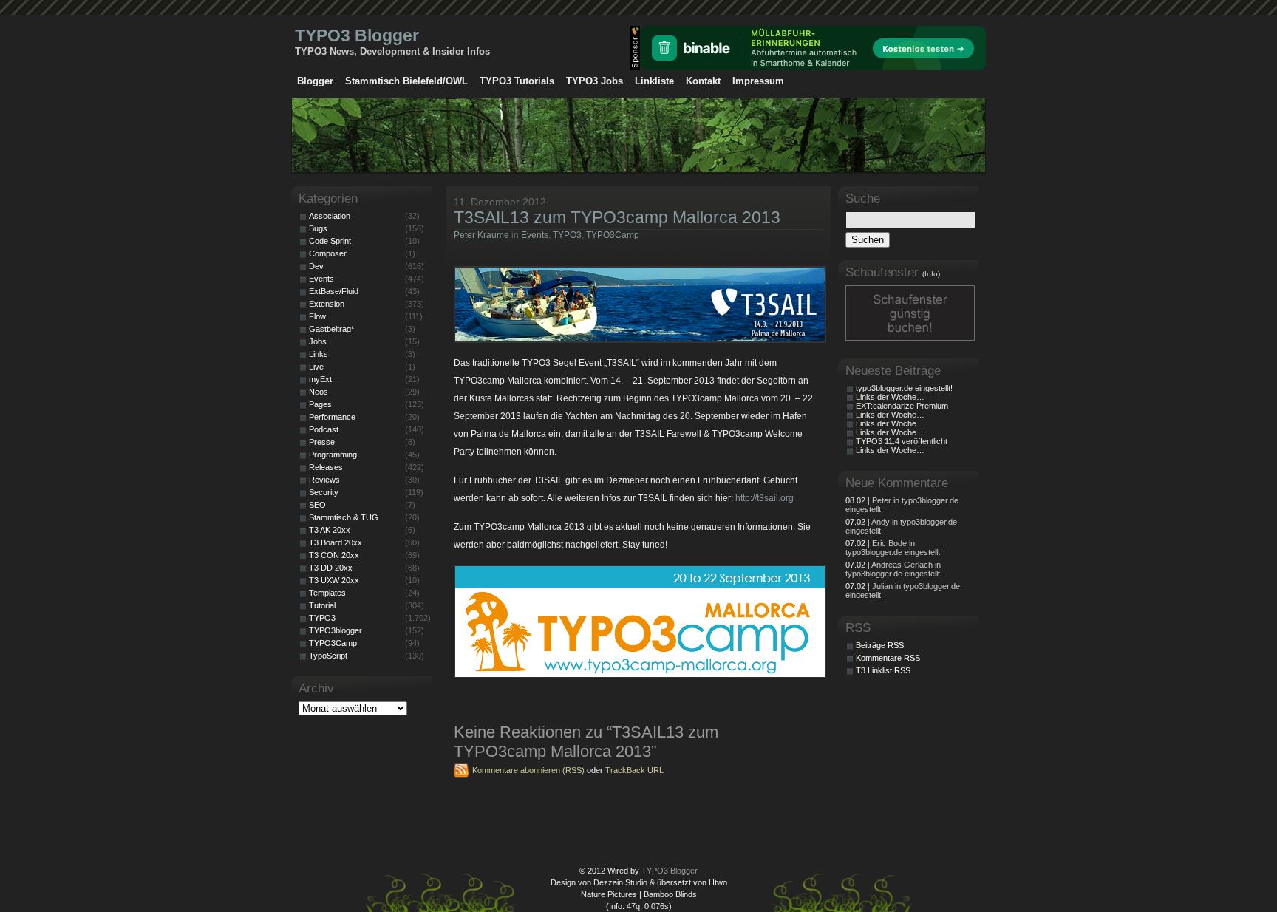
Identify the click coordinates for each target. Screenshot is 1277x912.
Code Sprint (330, 240)
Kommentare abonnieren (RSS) (528, 770)
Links (318, 354)
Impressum (758, 80)
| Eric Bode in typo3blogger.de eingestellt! (893, 548)
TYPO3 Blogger (357, 35)
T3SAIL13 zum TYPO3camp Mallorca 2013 (617, 217)
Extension (326, 303)
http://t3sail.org (764, 498)
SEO (317, 504)
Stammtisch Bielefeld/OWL (406, 80)
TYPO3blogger (335, 630)
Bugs (318, 228)
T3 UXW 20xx (334, 580)
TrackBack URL (634, 770)
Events (534, 235)
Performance (332, 416)
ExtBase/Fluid (333, 291)
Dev (316, 266)
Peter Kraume (481, 235)
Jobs (318, 341)
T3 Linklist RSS (883, 670)
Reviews (324, 479)
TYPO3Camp (612, 235)
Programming (333, 454)
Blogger (315, 80)
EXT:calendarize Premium (902, 405)
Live (316, 366)
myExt (320, 379)
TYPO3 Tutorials (517, 80)
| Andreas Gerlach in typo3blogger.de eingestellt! (893, 569)
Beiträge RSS (880, 645)
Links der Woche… (890, 396)
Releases (326, 467)
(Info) (931, 274)
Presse (322, 442)
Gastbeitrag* (331, 328)
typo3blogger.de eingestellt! (904, 388)
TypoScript (328, 655)
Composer (328, 253)
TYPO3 (567, 235)
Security (323, 492)
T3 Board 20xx (335, 542)
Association (329, 215)
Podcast (323, 429)
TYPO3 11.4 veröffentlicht (901, 441)
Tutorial (322, 605)
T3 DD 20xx (331, 567)
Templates (327, 592)
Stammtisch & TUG (343, 517)
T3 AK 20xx (329, 529)
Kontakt (703, 80)
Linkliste (654, 80)
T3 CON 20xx (334, 555)
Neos (318, 391)
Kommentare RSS (888, 657)
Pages (320, 404)
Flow (317, 316)
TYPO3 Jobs (594, 80)
